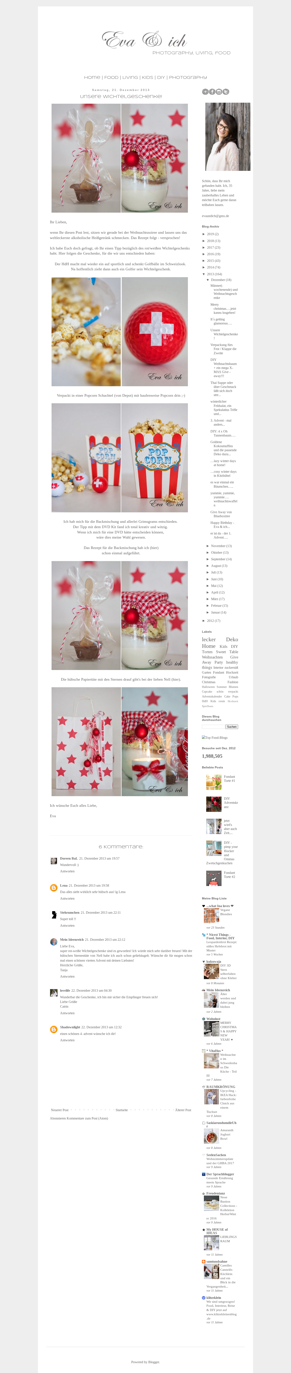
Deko (232, 639)
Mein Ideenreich (72, 939)
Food (111, 78)
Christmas (208, 682)
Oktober (217, 552)
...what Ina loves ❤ (219, 906)
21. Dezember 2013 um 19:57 (99, 858)
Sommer (222, 687)
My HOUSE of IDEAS (217, 1231)
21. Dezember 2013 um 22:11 (101, 912)
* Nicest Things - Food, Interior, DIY (220, 936)
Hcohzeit (233, 701)
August (216, 566)
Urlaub (233, 677)
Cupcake (207, 691)
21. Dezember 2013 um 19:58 (89, 885)
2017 (211, 247)
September (218, 559)
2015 (211, 260)
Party (219, 662)
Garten (206, 672)
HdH (205, 701)
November (218, 546)
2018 (211, 241)
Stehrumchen (69, 912)
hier (176, 679)
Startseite (122, 1110)
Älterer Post (183, 1110)
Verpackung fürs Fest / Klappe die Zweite (223, 349)
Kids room (217, 701)
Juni (214, 579)
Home (92, 78)
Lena (64, 885)
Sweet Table (227, 652)
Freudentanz (215, 1193)
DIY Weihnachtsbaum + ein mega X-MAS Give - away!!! (223, 368)
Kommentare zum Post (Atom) (87, 1118)
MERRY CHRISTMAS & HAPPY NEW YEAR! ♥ (228, 1031)
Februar (216, 605)
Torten (207, 652)
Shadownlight (70, 1027)
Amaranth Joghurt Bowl (226, 1134)
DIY (161, 78)
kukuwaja (213, 961)
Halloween (208, 687)
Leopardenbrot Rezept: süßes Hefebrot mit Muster (221, 946)
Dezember (218, 280)
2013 (211, 274)
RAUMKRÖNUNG (220, 1087)
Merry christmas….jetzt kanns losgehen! (223, 308)
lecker (209, 639)
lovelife (65, 990)
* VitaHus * (214, 1051)
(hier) (154, 548)
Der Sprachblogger (220, 1174)
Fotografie (209, 677)
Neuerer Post (59, 1110)
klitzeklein (213, 1298)
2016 (211, 254)
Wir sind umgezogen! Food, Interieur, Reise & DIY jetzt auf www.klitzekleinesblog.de (221, 1310)
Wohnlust (213, 1019)
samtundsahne (216, 1261)
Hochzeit (232, 672)
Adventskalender (212, 696)
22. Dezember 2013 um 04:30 (91, 990)
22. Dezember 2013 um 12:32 (101, 1027)
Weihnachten (212, 657)
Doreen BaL (69, 858)
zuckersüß (231, 667)
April (215, 592)
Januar (216, 612)
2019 (211, 234)
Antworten (67, 871)
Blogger (153, 1362)
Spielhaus (207, 706)
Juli (214, 572)
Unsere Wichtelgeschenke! (224, 334)
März (215, 599)
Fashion (233, 682)
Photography (188, 78)
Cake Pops (231, 696)
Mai (214, 586)
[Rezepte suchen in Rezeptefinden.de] (215, 737)
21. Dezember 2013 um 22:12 (105, 939)
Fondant (218, 672)
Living (130, 78)
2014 (211, 267)
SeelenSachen (216, 1155)
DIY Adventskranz (231, 802)
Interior (218, 667)
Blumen (233, 687)
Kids (147, 78)
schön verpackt (227, 691)
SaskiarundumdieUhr (221, 1124)
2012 (211, 620)
